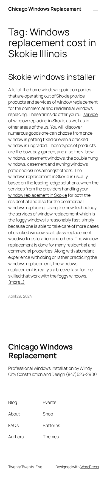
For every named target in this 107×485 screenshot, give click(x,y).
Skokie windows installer (51, 77)
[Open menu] (95, 9)
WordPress (89, 466)
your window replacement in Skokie (48, 192)
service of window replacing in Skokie (53, 117)
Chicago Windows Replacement (44, 8)
